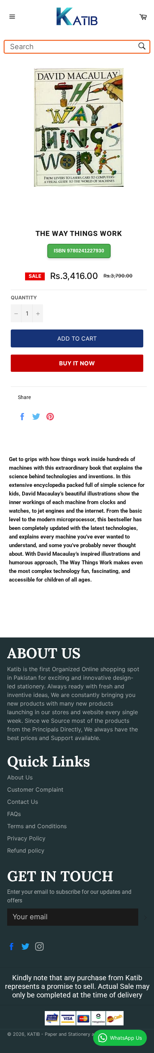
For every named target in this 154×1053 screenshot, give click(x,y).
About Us (20, 777)
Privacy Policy (26, 838)
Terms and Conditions (37, 826)
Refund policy (25, 850)
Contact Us (22, 801)
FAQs (14, 813)
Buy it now (77, 363)
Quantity (24, 297)
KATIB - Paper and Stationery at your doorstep (78, 1034)
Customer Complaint (35, 789)
